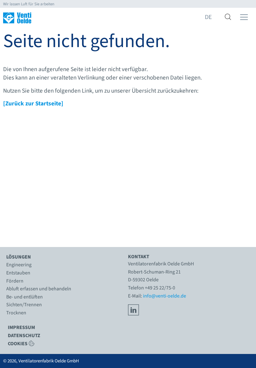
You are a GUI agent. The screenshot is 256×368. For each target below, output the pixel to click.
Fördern (14, 281)
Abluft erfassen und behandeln (38, 288)
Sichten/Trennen (24, 304)
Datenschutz (24, 335)
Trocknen (16, 312)
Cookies (17, 343)
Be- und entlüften (24, 296)
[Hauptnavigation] (244, 17)
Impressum (21, 327)
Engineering (19, 264)
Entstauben (18, 272)
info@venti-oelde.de (164, 296)
